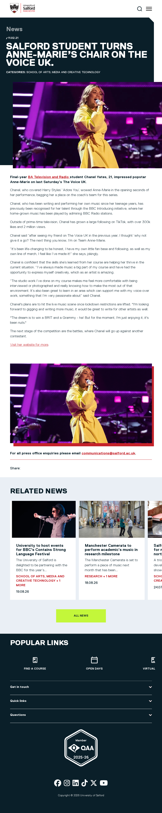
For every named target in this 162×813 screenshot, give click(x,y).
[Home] (22, 12)
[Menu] (149, 9)
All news (81, 615)
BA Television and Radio (49, 177)
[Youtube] (104, 783)
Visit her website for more (29, 345)
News (14, 29)
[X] (93, 783)
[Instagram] (67, 783)
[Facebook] (57, 783)
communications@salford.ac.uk (108, 453)
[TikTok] (84, 783)
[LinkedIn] (76, 783)
